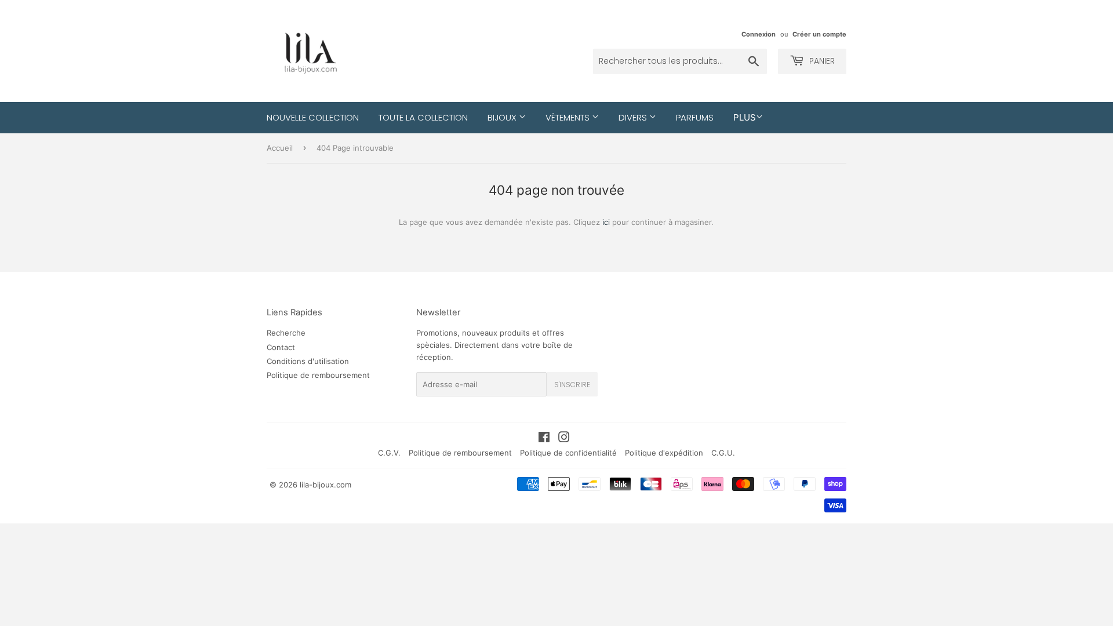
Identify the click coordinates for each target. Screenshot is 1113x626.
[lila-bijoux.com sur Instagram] (564, 438)
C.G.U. (723, 452)
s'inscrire (572, 385)
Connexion (758, 34)
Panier (821, 61)
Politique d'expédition (664, 452)
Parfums (695, 117)
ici (606, 222)
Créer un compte (819, 34)
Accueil (280, 147)
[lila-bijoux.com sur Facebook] (544, 438)
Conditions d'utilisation (308, 361)
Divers (634, 117)
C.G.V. (389, 452)
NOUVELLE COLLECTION (313, 117)
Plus (744, 117)
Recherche (286, 332)
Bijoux (503, 117)
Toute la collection (423, 117)
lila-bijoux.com (325, 484)
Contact (281, 347)
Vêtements (568, 117)
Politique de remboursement (318, 375)
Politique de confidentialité (568, 452)
